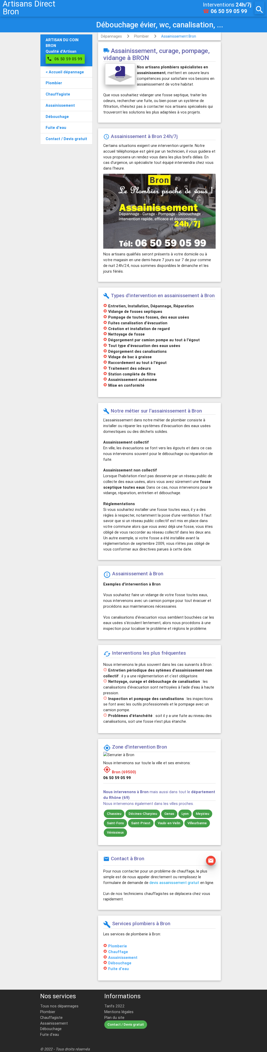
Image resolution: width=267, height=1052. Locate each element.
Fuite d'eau (118, 968)
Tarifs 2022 (114, 1005)
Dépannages (111, 36)
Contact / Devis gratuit (125, 1024)
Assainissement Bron (178, 36)
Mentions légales (119, 1011)
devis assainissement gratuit (174, 882)
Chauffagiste (51, 1017)
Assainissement (122, 957)
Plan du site (114, 1017)
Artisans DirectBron (29, 8)
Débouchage (119, 962)
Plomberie (117, 945)
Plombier (141, 36)
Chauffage (118, 951)
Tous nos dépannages (59, 1005)
